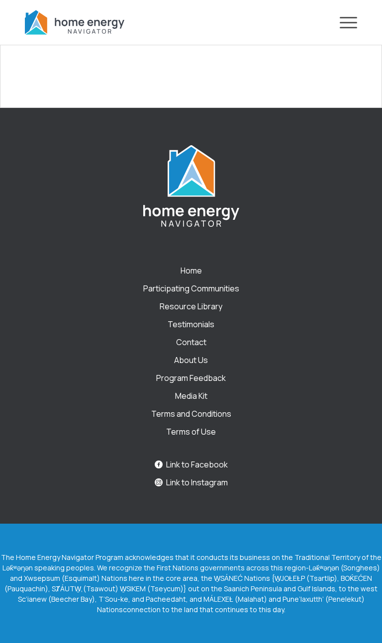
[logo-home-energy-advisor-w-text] (74, 22)
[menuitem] (343, 22)
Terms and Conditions (191, 413)
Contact (191, 342)
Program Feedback (191, 377)
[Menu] (343, 22)
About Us (191, 360)
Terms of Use (191, 431)
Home (191, 270)
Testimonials (191, 324)
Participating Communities (191, 288)
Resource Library (191, 306)
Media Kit (191, 395)
